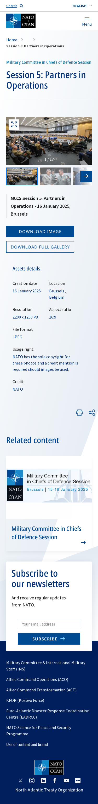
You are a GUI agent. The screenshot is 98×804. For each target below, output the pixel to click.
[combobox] (82, 6)
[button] (82, 6)
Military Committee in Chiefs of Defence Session (46, 532)
